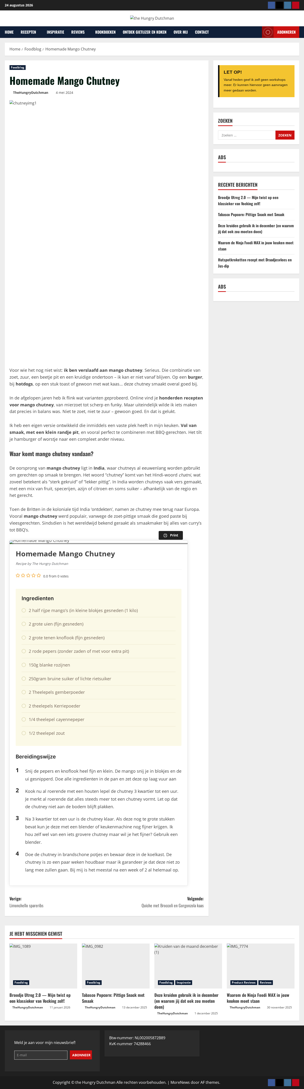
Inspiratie (55, 32)
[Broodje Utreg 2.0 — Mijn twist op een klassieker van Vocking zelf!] (43, 966)
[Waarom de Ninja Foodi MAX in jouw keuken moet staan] (260, 966)
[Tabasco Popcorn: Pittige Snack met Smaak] (116, 966)
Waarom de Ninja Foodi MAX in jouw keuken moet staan (258, 998)
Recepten (28, 32)
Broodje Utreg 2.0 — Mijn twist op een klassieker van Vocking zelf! (248, 200)
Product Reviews (244, 982)
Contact (202, 32)
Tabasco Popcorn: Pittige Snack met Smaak (251, 214)
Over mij (181, 32)
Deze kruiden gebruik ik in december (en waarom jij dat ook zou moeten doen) (256, 229)
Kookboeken (105, 32)
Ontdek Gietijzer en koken (144, 32)
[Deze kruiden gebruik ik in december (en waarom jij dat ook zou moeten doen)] (188, 966)
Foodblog (17, 67)
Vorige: (26, 901)
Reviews (78, 32)
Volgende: (173, 901)
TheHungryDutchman (30, 92)
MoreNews (180, 1082)
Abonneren (286, 32)
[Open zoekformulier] (257, 31)
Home (9, 32)
